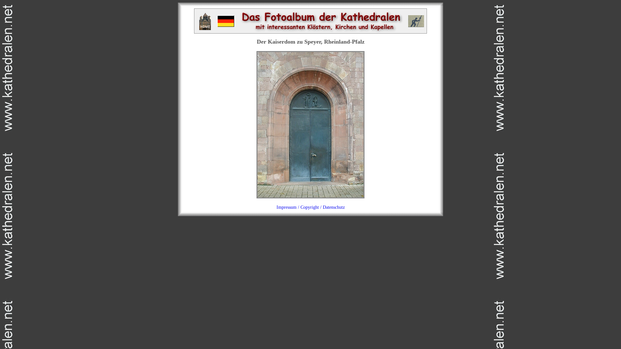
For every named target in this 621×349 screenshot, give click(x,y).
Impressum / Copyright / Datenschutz (311, 207)
